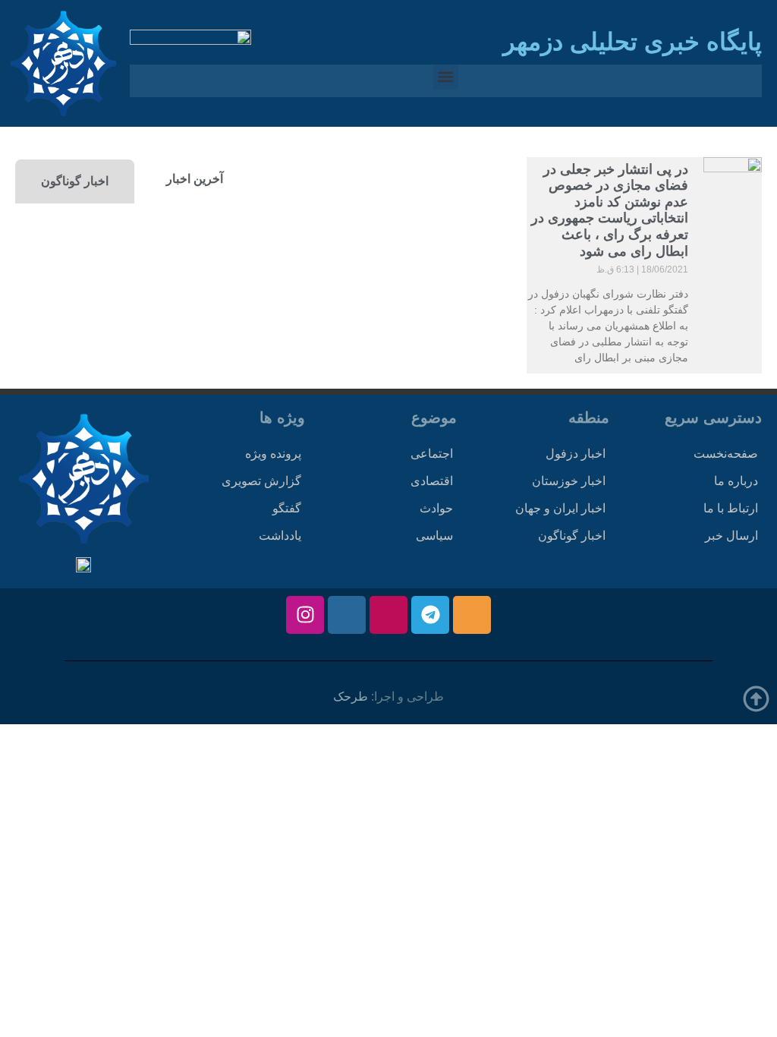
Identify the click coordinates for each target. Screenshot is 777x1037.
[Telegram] (430, 615)
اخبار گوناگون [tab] (75, 181)
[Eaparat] (388, 615)
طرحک (350, 696)
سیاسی (434, 535)
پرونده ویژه (273, 453)
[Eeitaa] (472, 615)
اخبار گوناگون (572, 535)
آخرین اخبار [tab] (194, 178)
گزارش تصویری (261, 480)
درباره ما (736, 480)
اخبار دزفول (576, 453)
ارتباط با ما (730, 508)
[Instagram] (305, 615)
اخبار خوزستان (569, 480)
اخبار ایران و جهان (560, 508)
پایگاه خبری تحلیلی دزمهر (632, 41)
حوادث (436, 508)
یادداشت (280, 535)
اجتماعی (432, 453)
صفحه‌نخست (726, 453)
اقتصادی (432, 480)
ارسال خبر (731, 535)
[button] (445, 77)
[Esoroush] (347, 615)
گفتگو (286, 508)
